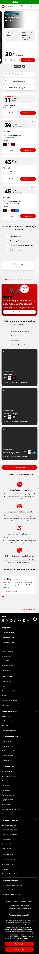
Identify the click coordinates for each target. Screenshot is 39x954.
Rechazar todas (19, 949)
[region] (19, 931)
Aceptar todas (19, 944)
